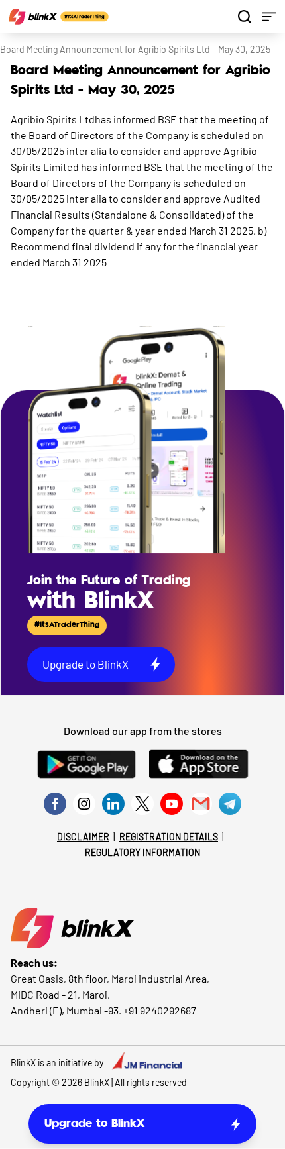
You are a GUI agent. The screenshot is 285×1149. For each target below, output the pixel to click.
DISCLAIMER (83, 836)
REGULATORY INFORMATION (142, 852)
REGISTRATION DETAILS (168, 836)
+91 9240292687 (159, 1010)
